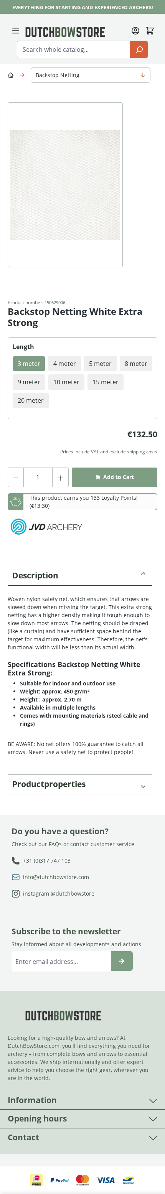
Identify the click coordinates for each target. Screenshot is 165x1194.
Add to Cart (118, 477)
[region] (82, 192)
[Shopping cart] (150, 30)
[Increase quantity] (60, 477)
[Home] (12, 74)
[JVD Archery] (46, 527)
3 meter (29, 363)
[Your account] (135, 30)
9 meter (29, 382)
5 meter (100, 363)
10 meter (66, 382)
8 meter (136, 363)
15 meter (105, 382)
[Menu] (17, 30)
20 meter (31, 400)
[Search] (139, 49)
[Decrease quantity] (16, 477)
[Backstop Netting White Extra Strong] (65, 185)
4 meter (64, 363)
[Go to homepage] (65, 31)
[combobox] (73, 49)
